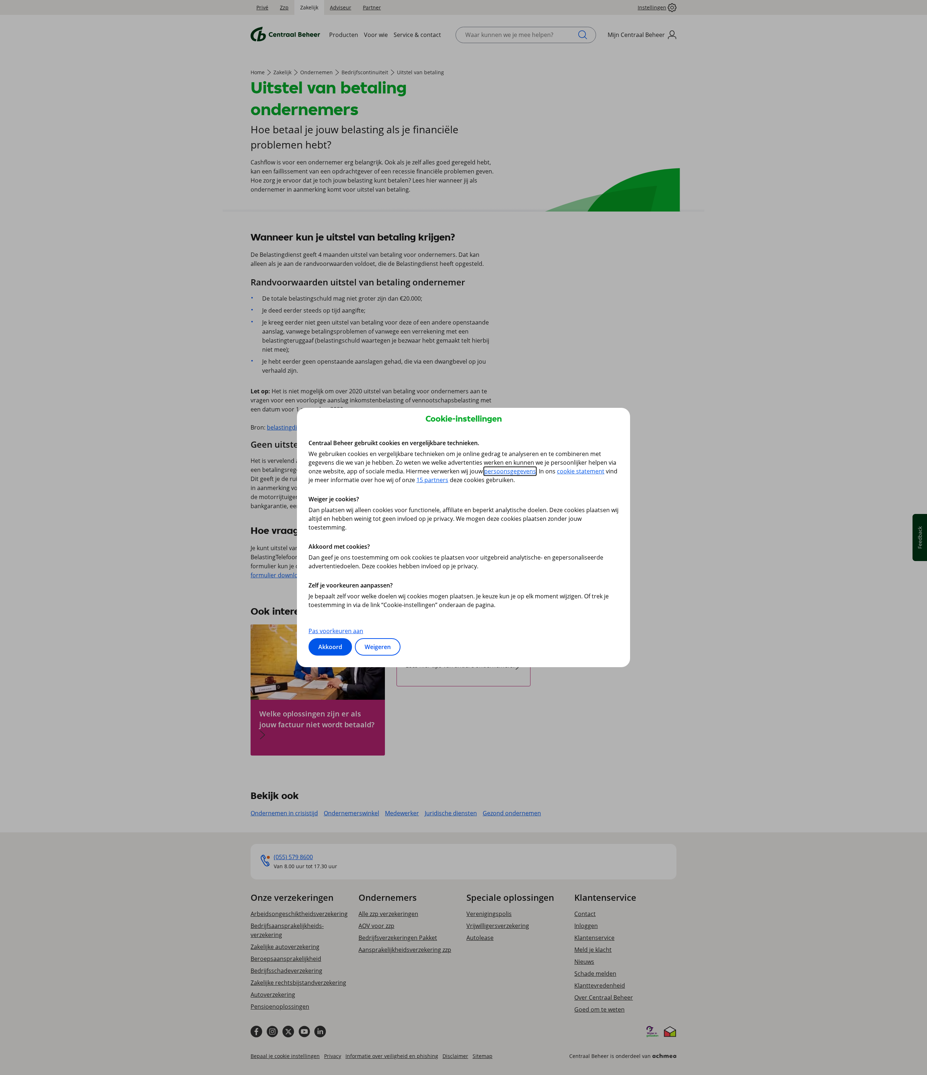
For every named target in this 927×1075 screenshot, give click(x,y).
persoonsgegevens (510, 471)
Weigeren (378, 647)
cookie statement (580, 471)
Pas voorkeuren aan (336, 631)
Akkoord (330, 647)
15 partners (432, 480)
